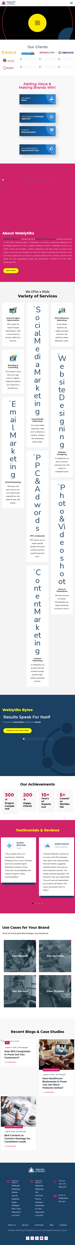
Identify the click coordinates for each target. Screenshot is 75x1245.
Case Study (39, 1225)
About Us (12, 1225)
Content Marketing (37, 659)
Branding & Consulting (13, 366)
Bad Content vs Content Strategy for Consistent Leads (17, 1138)
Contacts (63, 1225)
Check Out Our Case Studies (17, 731)
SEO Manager (23, 1047)
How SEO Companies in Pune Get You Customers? (17, 1054)
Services (25, 1225)
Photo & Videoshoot (62, 590)
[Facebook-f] (27, 1238)
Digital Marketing (51, 1069)
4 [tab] (42, 903)
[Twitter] (46, 1238)
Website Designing (62, 453)
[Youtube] (41, 1238)
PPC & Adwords (37, 536)
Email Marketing (13, 482)
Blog (51, 1225)
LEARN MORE (11, 1062)
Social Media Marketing (37, 420)
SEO (7, 1042)
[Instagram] (32, 1238)
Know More (10, 271)
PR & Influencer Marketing (62, 319)
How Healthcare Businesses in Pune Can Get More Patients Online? (54, 1083)
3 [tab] (39, 903)
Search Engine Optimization (13, 319)
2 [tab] (36, 903)
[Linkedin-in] (37, 1238)
